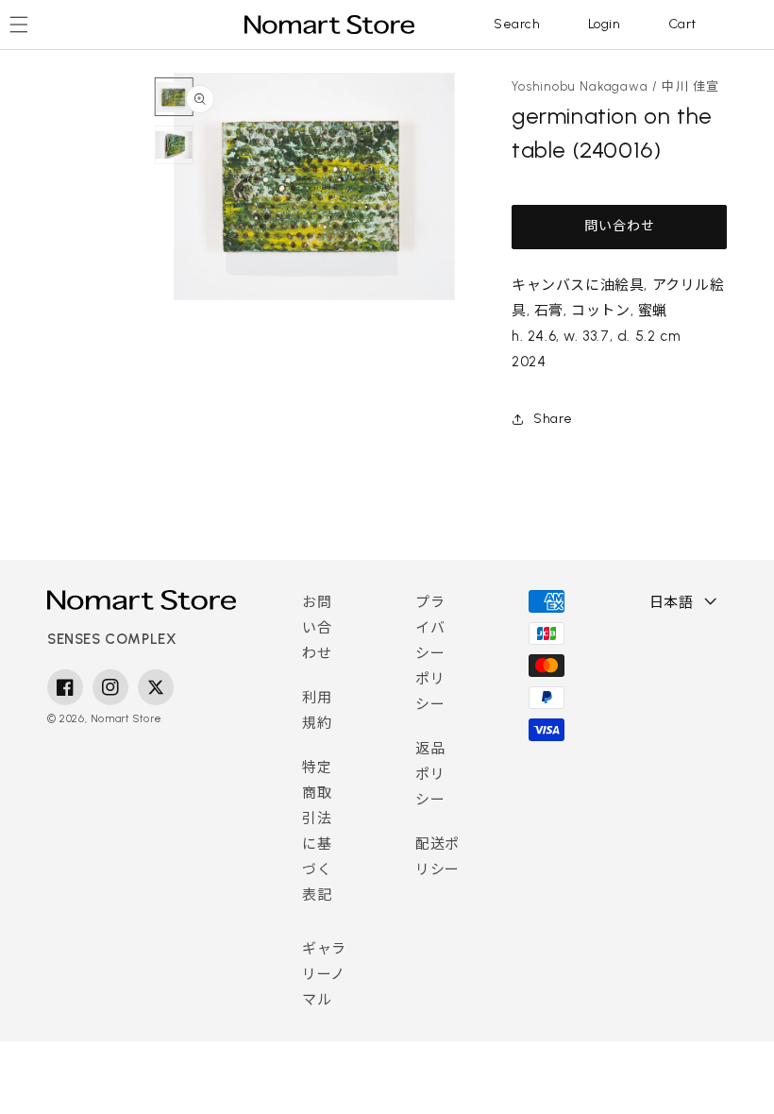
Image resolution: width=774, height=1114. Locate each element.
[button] (517, 24)
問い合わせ (619, 226)
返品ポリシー (430, 774)
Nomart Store (126, 719)
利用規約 (316, 710)
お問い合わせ (316, 628)
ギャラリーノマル (324, 974)
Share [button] (553, 419)
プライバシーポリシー (430, 653)
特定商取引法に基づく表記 (316, 831)
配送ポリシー (437, 857)
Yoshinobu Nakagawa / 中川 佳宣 (616, 86)
